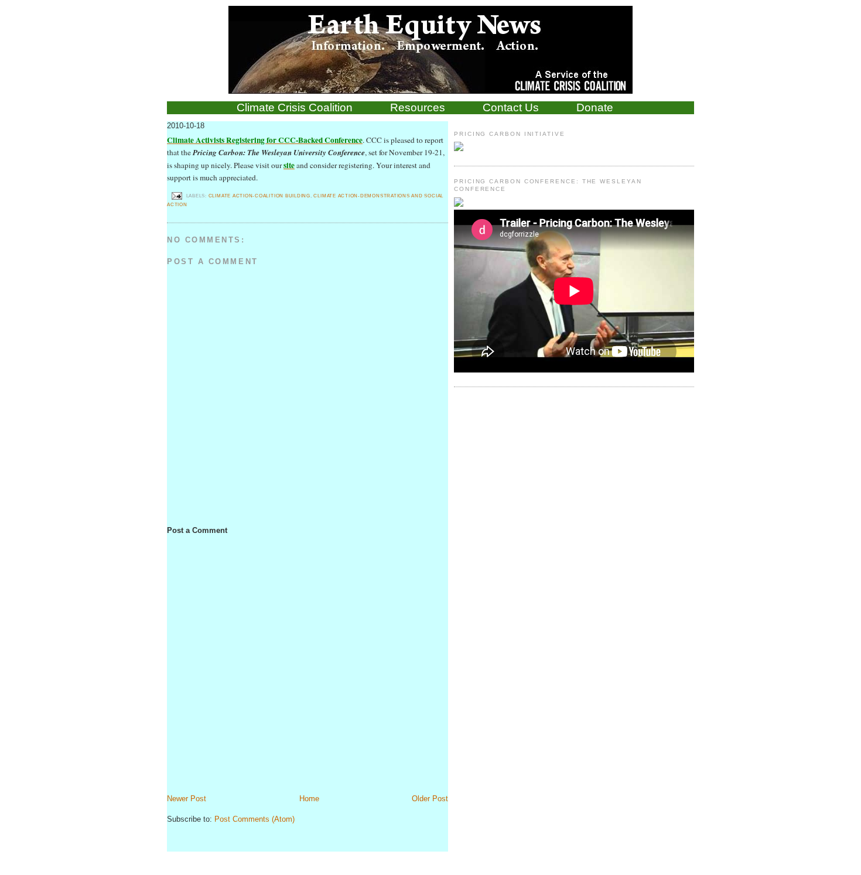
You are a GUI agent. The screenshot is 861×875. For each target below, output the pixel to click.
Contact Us (511, 107)
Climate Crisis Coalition (295, 107)
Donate (594, 107)
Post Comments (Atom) (254, 819)
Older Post (430, 798)
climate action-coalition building (259, 195)
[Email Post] (176, 195)
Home (309, 798)
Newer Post (186, 798)
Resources (417, 107)
